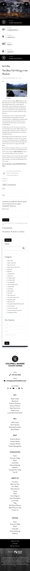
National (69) (10, 291)
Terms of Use (15, 541)
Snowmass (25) (10, 306)
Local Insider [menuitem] (14, 501)
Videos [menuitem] (15, 493)
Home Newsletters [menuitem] (15, 498)
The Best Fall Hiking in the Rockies (15, 72)
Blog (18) (9, 271)
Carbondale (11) (10, 274)
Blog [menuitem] (15, 503)
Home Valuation (15, 22)
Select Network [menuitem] (15, 489)
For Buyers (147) (11, 278)
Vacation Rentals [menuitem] (15, 441)
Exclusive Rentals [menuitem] (15, 439)
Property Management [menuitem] (15, 446)
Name (3, 189)
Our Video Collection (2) (13, 297)
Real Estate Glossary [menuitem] (15, 505)
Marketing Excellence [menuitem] (15, 427)
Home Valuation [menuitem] (15, 425)
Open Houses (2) (11, 295)
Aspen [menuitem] (15, 456)
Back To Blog (6, 66)
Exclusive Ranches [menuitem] (15, 406)
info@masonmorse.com (16, 381)
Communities (12, 30)
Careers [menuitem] (15, 491)
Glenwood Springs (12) (12, 284)
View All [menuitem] (15, 472)
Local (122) (9, 289)
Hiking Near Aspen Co (12, 175)
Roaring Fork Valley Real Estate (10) (15, 304)
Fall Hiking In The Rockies (14, 171)
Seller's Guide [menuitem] (15, 422)
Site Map (15, 544)
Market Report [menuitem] (15, 429)
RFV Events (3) (11, 302)
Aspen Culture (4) (11, 263)
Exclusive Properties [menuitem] (15, 403)
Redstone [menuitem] (15, 467)
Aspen (17, 101)
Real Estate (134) (11, 299)
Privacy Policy (20, 223)
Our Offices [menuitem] (15, 486)
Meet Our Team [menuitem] (15, 484)
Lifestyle (10, 37)
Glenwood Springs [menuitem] (15, 465)
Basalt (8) (9, 269)
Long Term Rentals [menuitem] (15, 444)
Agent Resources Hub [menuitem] (15, 508)
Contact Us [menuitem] (15, 510)
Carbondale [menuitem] (15, 463)
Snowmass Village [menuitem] (15, 458)
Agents (10, 51)
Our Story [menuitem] (15, 482)
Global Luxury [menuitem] (15, 410)
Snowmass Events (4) (12, 308)
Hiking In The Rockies (12, 173)
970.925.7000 (3, 4)
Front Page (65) (11, 282)
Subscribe (8, 240)
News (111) (9, 293)
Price (9, 45)
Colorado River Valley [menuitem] (15, 470)
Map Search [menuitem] (15, 401)
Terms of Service (25, 223)
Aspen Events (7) (11, 265)
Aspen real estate (18, 151)
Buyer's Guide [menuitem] (15, 399)
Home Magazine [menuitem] (15, 496)
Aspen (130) (10, 261)
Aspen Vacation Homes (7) (13, 267)
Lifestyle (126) (10, 286)
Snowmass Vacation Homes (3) (14, 310)
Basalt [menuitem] (15, 460)
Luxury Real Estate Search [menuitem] (15, 413)
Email (3, 195)
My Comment (5, 209)
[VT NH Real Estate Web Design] (15, 552)
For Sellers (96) (11, 280)
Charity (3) (10, 276)
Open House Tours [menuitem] (15, 408)
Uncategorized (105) (12, 312)
